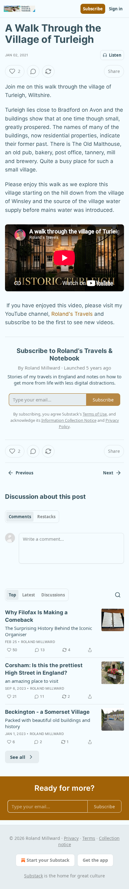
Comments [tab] (20, 516)
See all (17, 757)
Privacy (71, 838)
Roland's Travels (72, 314)
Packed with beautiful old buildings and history (47, 723)
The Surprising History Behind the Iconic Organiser (48, 631)
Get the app (95, 860)
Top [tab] (12, 595)
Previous (24, 473)
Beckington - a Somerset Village (47, 712)
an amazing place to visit (31, 681)
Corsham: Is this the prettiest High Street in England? (44, 669)
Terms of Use (95, 414)
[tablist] (32, 516)
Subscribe (93, 9)
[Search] (117, 595)
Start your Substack (48, 860)
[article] (64, 631)
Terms (88, 838)
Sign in (116, 9)
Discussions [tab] (53, 595)
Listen (115, 55)
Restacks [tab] (46, 516)
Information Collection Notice (68, 420)
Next (108, 473)
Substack (33, 876)
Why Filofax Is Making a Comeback (36, 616)
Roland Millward (38, 642)
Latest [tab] (28, 595)
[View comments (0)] (33, 71)
